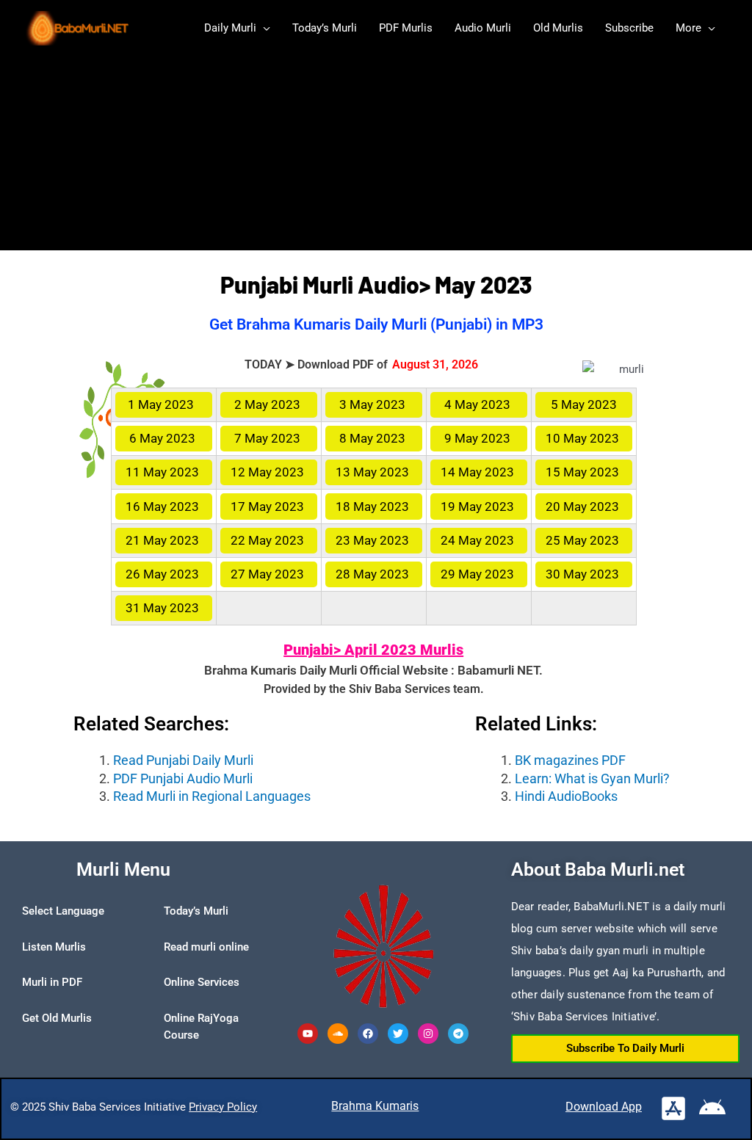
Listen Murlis (54, 947)
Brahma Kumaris (375, 1106)
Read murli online (206, 947)
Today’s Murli (196, 911)
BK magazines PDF (570, 760)
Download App (603, 1107)
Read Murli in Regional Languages (212, 796)
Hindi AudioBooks (566, 796)
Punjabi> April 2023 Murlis (373, 649)
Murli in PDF (52, 982)
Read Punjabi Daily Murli (183, 760)
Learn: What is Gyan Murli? (592, 778)
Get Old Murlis (57, 1018)
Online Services (201, 982)
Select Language (63, 911)
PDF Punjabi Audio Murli (183, 778)
